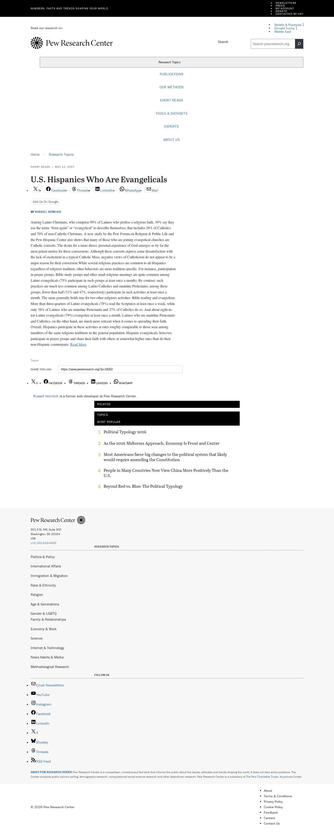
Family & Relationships (48, 619)
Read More (78, 344)
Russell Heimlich (48, 212)
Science (36, 638)
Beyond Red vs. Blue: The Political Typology (143, 486)
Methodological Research (50, 666)
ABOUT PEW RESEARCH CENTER (51, 772)
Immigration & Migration (49, 575)
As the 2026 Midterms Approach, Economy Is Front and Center (161, 443)
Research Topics (170, 62)
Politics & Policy (43, 556)
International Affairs (46, 566)
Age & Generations (45, 604)
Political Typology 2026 (125, 432)
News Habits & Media (47, 657)
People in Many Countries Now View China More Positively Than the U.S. (166, 473)
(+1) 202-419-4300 (43, 543)
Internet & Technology (47, 647)
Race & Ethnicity (43, 585)
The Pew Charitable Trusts (262, 777)
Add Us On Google (45, 201)
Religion (37, 594)
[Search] (299, 44)
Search (223, 41)
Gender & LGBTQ (44, 613)
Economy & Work (44, 629)
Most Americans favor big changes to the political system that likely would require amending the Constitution (165, 457)
